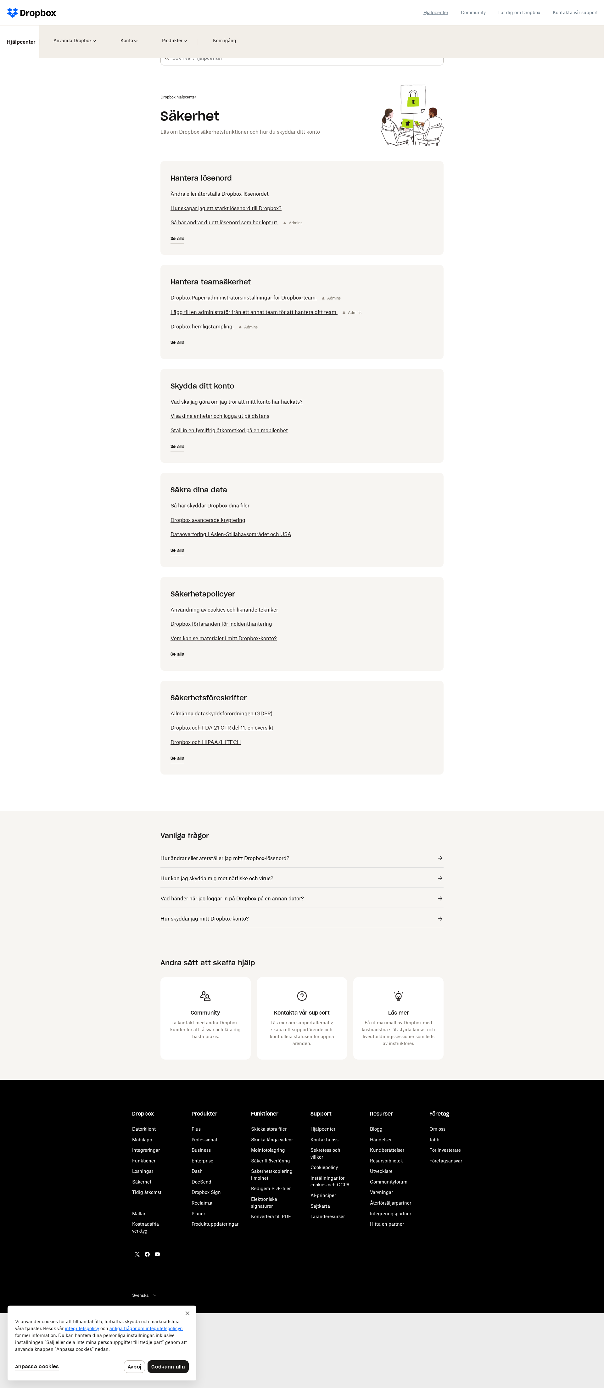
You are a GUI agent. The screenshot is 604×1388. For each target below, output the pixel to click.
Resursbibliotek (386, 1160)
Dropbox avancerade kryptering (208, 520)
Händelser (381, 1139)
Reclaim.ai (203, 1203)
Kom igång (223, 36)
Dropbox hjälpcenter (178, 97)
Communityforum (388, 1181)
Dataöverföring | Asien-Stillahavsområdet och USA (231, 534)
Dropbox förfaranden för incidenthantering (221, 624)
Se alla (177, 238)
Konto (126, 36)
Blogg (376, 1129)
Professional (204, 1139)
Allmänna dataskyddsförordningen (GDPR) (221, 713)
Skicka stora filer (269, 1129)
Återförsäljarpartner (390, 1203)
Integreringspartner (390, 1213)
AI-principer (323, 1195)
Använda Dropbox (72, 36)
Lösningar (142, 1171)
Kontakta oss (324, 1139)
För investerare (445, 1150)
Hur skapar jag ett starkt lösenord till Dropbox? (226, 208)
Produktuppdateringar (215, 1224)
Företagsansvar (445, 1160)
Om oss (437, 1129)
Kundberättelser (387, 1150)
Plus (196, 1129)
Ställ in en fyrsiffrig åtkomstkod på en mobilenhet (229, 430)
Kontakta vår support (575, 12)
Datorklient (144, 1129)
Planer (198, 1213)
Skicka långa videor (272, 1139)
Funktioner (143, 1160)
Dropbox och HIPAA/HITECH (206, 742)
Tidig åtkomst (146, 1192)
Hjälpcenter (435, 12)
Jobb (434, 1139)
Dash (197, 1171)
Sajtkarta (320, 1206)
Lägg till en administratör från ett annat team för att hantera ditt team (254, 312)
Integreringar (146, 1150)
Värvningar (381, 1192)
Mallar (138, 1213)
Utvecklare (381, 1171)
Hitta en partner (387, 1224)
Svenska (140, 1295)
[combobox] (307, 58)
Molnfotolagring (268, 1150)
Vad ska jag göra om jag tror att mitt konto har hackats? (237, 402)
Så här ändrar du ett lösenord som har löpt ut (224, 222)
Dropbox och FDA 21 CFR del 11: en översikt (222, 728)
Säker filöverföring (270, 1160)
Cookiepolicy (324, 1167)
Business (201, 1150)
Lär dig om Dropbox (519, 12)
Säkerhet (141, 1181)
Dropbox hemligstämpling (202, 326)
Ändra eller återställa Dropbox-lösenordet (220, 194)
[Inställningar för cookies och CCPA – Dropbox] (102, 1343)
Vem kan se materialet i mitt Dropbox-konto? (224, 638)
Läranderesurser (327, 1216)
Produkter (171, 36)
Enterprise (202, 1160)
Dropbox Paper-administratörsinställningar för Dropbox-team (244, 297)
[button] (167, 58)
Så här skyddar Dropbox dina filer (210, 505)
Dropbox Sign (206, 1192)
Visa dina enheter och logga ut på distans (220, 416)
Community (473, 12)
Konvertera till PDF (271, 1216)
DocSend (201, 1181)
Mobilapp (142, 1139)
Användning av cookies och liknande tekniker (224, 610)
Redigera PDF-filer (271, 1188)
